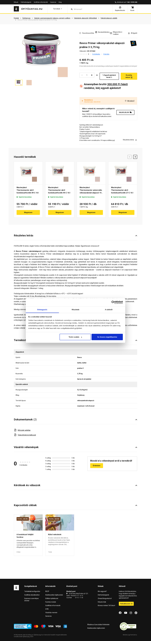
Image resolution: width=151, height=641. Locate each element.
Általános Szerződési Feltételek (98, 624)
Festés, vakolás (22, 519)
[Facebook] (120, 613)
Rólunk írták (102, 602)
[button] (57, 8)
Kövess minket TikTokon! (106, 605)
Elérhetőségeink (26, 2)
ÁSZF (47, 591)
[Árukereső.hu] (128, 626)
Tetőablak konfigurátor (32, 591)
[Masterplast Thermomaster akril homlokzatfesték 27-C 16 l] (122, 173)
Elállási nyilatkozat (51, 598)
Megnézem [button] (28, 212)
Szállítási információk (41, 2)
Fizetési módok (50, 602)
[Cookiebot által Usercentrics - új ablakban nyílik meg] (113, 302)
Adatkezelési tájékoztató (54, 595)
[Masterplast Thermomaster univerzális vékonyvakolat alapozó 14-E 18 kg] (91, 173)
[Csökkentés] (82, 75)
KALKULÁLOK (124, 112)
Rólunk (16, 2)
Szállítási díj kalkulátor (32, 595)
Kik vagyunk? (102, 591)
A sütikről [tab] (108, 310)
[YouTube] (125, 613)
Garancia (53, 2)
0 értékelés (96, 54)
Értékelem (96, 465)
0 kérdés (106, 54)
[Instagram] (131, 613)
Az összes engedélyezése (107, 337)
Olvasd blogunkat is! (105, 598)
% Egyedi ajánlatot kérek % (109, 76)
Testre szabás (74, 337)
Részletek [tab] (75, 310)
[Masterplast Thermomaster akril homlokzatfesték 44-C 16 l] (59, 173)
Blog (60, 2)
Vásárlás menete (51, 612)
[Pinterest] (136, 613)
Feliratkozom (125, 604)
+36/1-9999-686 (132, 2)
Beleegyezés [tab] (42, 310)
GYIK (47, 609)
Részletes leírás (128, 140)
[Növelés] (91, 75)
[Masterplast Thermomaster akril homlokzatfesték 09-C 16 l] (28, 173)
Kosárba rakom (128, 76)
